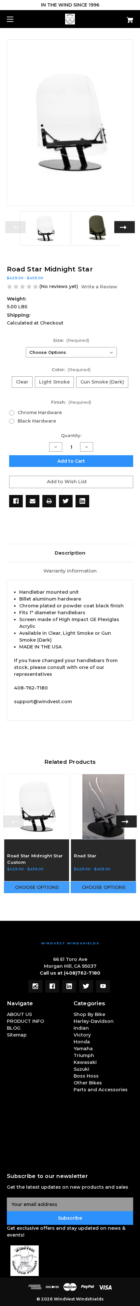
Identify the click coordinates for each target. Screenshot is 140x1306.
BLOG (14, 1028)
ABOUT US (19, 1014)
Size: (71, 340)
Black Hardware (37, 421)
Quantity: (71, 435)
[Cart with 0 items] (120, 17)
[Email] (32, 501)
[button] (70, 1260)
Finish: (71, 402)
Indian (81, 1028)
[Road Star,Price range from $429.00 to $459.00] (103, 806)
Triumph (84, 1055)
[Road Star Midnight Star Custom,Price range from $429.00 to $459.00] (36, 806)
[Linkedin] (82, 501)
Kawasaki (85, 1062)
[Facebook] (16, 501)
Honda (82, 1042)
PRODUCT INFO (25, 1021)
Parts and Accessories (101, 1090)
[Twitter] (66, 501)
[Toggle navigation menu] (16, 19)
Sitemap (17, 1035)
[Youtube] (103, 986)
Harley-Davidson (94, 1021)
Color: (71, 369)
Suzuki (81, 1069)
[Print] (49, 501)
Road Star (85, 855)
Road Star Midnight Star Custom (35, 858)
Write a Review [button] (99, 287)
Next (124, 227)
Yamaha (83, 1049)
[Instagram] (35, 986)
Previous (15, 227)
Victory (82, 1035)
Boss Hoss (86, 1076)
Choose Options (37, 887)
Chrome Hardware (40, 412)
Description (70, 553)
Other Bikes (88, 1083)
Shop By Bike (89, 1014)
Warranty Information (70, 571)
